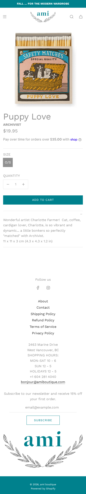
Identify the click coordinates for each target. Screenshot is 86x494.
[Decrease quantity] (8, 184)
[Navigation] (4, 16)
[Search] (71, 16)
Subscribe (43, 420)
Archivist (12, 125)
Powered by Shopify (43, 488)
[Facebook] (38, 287)
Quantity (11, 176)
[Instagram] (48, 287)
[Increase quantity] (23, 184)
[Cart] (80, 16)
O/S (8, 162)
